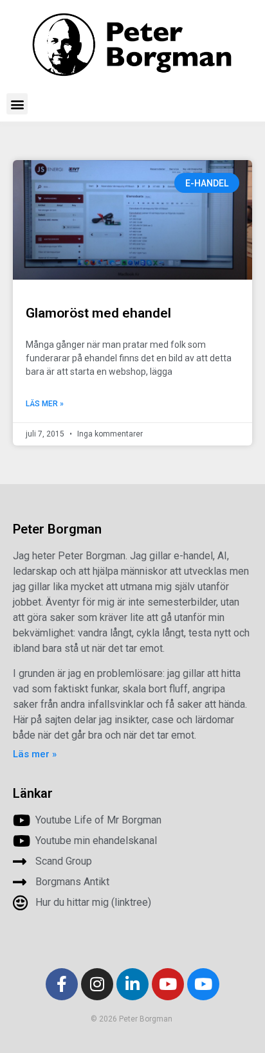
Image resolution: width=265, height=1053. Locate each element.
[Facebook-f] (62, 984)
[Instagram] (97, 984)
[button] (17, 103)
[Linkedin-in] (132, 984)
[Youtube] (168, 984)
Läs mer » (45, 403)
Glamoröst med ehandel (98, 313)
